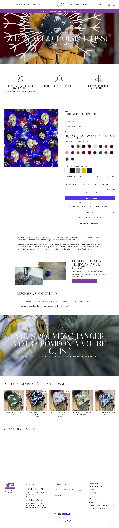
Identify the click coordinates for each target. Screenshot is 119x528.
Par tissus (75, 4)
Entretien (92, 490)
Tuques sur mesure (25, 4)
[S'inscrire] (80, 490)
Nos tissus (92, 496)
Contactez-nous (94, 483)
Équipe (98, 4)
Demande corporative (95, 486)
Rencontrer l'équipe (84, 281)
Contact (87, 4)
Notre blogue (93, 493)
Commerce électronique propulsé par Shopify (59, 521)
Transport (90, 212)
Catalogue (43, 4)
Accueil (67, 111)
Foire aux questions (95, 499)
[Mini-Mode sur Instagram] (56, 496)
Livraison (91, 502)
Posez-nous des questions (90, 217)
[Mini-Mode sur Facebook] (59, 496)
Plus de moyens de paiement (90, 203)
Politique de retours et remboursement (101, 505)
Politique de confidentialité (97, 508)
